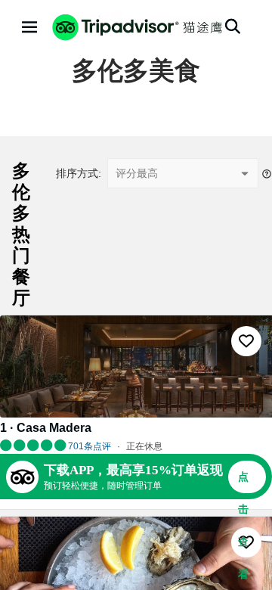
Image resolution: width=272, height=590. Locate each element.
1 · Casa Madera (45, 427)
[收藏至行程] (246, 341)
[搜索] (233, 26)
